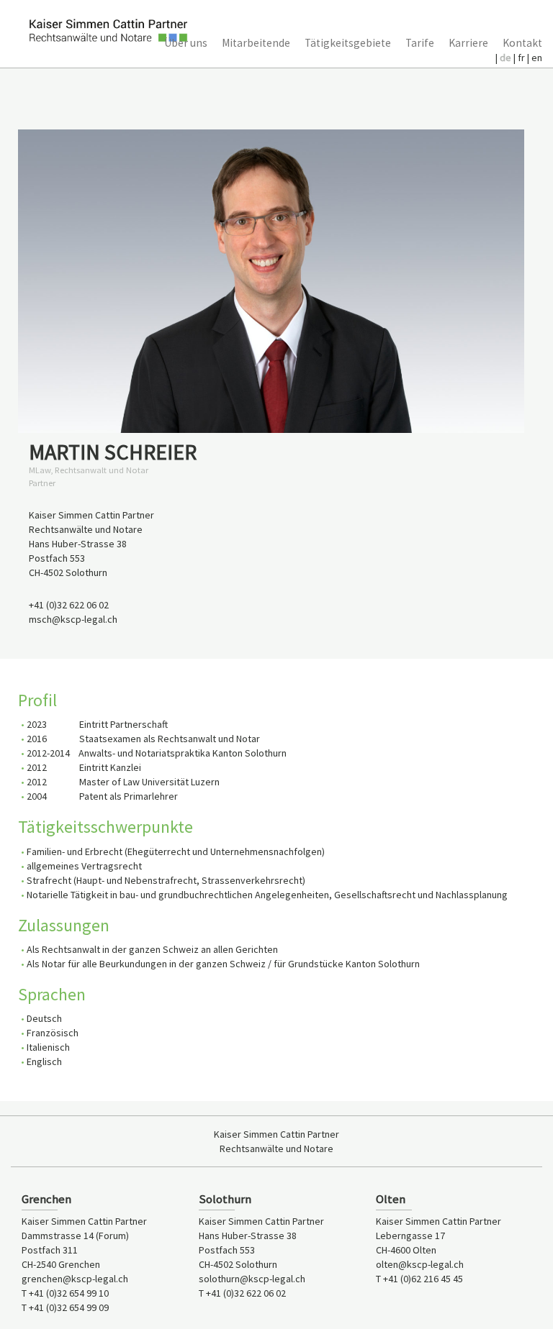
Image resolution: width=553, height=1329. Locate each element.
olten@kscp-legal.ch (420, 1264)
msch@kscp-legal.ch (73, 619)
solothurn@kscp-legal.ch (252, 1278)
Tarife (419, 43)
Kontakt (522, 43)
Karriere (468, 43)
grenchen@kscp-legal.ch (75, 1278)
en (536, 57)
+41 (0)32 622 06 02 (69, 604)
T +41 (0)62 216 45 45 (419, 1278)
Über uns (185, 43)
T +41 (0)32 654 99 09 (65, 1307)
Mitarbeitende (256, 43)
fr (522, 57)
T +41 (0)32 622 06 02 (242, 1293)
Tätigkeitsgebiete (348, 43)
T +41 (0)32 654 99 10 (65, 1293)
